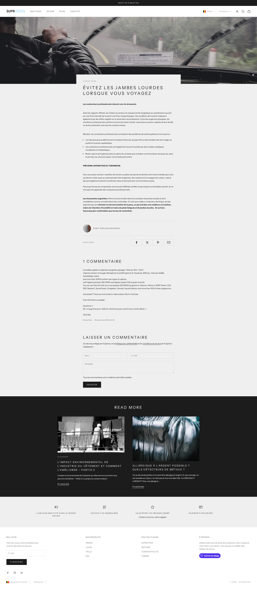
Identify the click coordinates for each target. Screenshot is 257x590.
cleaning (63, 457)
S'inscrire (16, 562)
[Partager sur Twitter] (147, 242)
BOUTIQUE (36, 11)
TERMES (145, 556)
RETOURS (145, 547)
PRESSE (89, 543)
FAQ (87, 556)
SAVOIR (50, 11)
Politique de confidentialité (126, 343)
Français (224, 11)
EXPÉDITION (147, 543)
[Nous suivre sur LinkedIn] (21, 572)
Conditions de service (152, 343)
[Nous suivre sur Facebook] (7, 572)
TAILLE (89, 551)
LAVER (89, 547)
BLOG (62, 11)
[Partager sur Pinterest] (158, 242)
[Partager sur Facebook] (136, 242)
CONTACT (75, 11)
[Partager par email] (168, 242)
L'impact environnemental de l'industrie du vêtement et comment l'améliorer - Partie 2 (90, 466)
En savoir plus (63, 484)
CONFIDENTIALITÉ (149, 551)
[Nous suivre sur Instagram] (14, 572)
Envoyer (92, 385)
